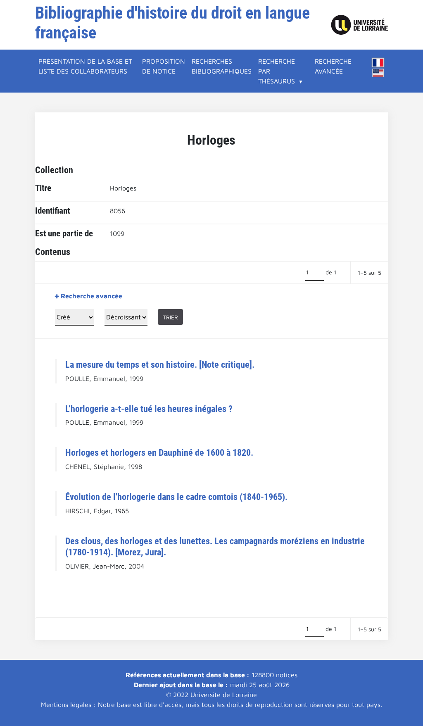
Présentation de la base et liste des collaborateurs (85, 66)
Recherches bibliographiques (222, 66)
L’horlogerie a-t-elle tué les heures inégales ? (149, 408)
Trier (170, 317)
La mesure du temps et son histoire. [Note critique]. (159, 364)
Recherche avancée (333, 66)
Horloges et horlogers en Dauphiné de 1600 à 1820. (159, 452)
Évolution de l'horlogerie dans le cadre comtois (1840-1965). (176, 496)
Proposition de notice (163, 66)
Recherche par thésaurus (276, 71)
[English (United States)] (378, 73)
